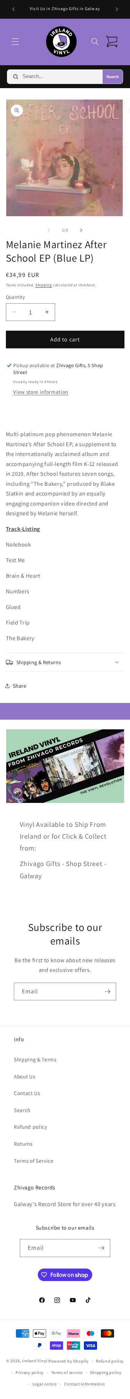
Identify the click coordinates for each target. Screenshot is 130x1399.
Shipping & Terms (35, 1059)
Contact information (84, 1384)
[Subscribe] (107, 992)
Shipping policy (106, 1372)
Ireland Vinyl (34, 1361)
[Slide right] (81, 230)
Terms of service (67, 1372)
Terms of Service (34, 1160)
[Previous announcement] (13, 9)
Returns (23, 1143)
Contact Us (27, 1092)
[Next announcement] (116, 9)
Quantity (15, 297)
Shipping (43, 284)
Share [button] (20, 685)
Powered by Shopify (69, 1361)
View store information (40, 391)
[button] (15, 41)
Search (112, 77)
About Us (24, 1076)
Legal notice (45, 1384)
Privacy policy (30, 1372)
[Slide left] (49, 230)
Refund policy (30, 1126)
